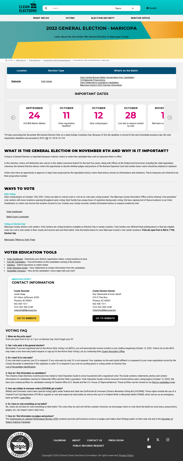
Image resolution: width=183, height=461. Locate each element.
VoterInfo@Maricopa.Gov (104, 310)
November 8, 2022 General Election (57, 60)
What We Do (41, 18)
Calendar (59, 440)
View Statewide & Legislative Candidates (99, 82)
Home (10, 60)
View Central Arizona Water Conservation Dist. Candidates (107, 77)
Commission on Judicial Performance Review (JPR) (34, 419)
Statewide (16, 81)
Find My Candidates (16, 262)
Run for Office (140, 18)
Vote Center (46, 81)
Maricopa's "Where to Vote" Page (19, 239)
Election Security (103, 18)
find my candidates (161, 382)
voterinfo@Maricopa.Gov (25, 310)
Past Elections (34, 60)
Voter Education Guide (17, 268)
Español (153, 8)
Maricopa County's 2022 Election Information (101, 85)
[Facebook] (148, 440)
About (76, 440)
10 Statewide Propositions (92, 80)
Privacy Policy (126, 455)
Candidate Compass (16, 271)
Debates (11, 265)
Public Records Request (88, 445)
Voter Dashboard (14, 211)
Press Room (116, 440)
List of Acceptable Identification (21, 367)
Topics (118, 8)
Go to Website (26, 318)
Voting (70, 18)
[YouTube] (149, 447)
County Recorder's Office (113, 351)
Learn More (25, 397)
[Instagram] (167, 440)
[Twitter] (157, 440)
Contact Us (94, 440)
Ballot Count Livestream (17, 216)
